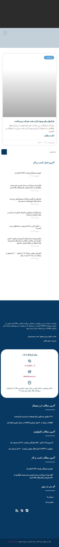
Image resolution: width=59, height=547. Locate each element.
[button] (5, 33)
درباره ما (50, 497)
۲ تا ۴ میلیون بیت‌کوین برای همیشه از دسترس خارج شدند (33, 416)
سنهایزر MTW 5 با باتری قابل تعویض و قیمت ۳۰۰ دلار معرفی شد (31, 449)
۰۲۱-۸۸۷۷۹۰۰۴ (29, 366)
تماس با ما (50, 502)
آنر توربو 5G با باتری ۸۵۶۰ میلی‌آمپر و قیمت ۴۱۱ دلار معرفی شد (31, 442)
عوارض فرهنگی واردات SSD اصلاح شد (28, 173)
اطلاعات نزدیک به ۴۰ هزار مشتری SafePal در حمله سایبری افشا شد (30, 423)
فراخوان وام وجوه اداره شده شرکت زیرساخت (34, 121)
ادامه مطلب (49, 135)
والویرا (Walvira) (13, 541)
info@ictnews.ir (29, 376)
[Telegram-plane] (37, 510)
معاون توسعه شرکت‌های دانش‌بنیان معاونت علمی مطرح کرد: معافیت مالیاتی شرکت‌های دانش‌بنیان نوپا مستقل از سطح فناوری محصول (24, 241)
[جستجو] (4, 152)
